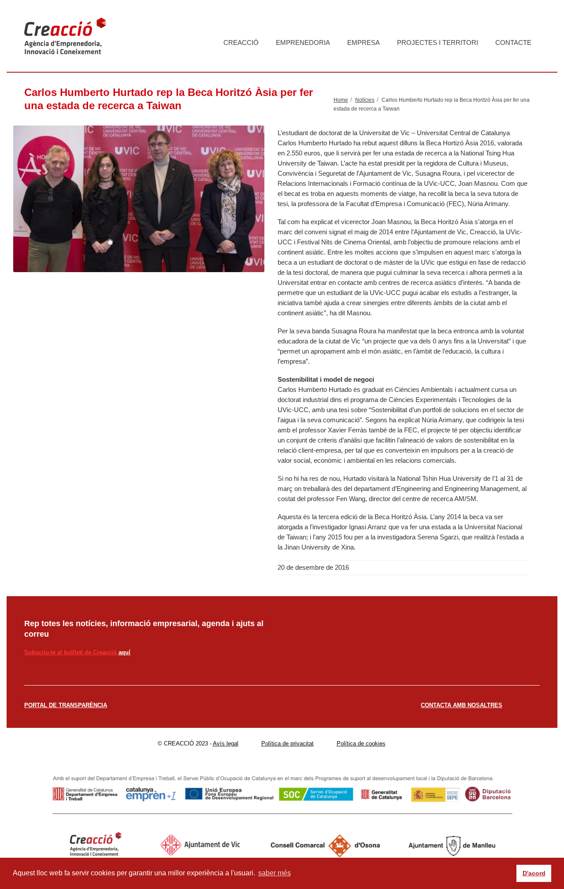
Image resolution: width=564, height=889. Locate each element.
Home (341, 100)
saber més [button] (274, 873)
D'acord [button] (534, 873)
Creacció (241, 42)
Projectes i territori (437, 42)
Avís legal (225, 743)
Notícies (365, 100)
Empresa (363, 42)
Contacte (513, 42)
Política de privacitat (287, 743)
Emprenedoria (303, 42)
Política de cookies (361, 743)
